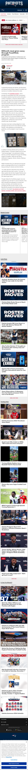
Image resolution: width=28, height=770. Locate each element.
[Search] (23, 10)
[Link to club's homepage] (2, 10)
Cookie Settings (14, 759)
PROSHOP (19, 10)
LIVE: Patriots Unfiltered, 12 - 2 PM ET (14, 20)
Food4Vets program (14, 93)
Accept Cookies (14, 767)
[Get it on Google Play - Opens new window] (18, 730)
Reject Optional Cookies (14, 763)
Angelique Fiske (9, 65)
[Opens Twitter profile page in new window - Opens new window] (7, 68)
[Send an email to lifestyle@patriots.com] (9, 68)
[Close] (26, 742)
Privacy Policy (9, 757)
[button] (14, 200)
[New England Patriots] (14, 736)
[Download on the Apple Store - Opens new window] (9, 730)
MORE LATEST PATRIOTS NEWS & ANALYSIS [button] (14, 44)
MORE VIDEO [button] (14, 578)
